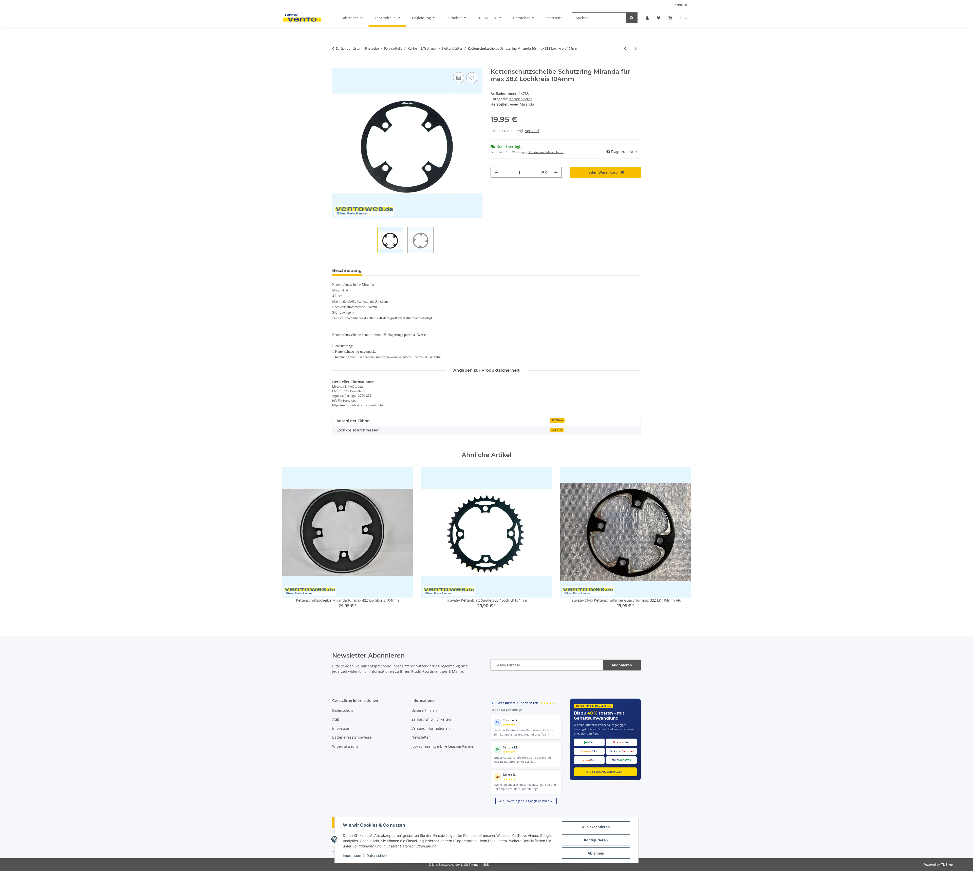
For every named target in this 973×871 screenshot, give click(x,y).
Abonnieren (622, 665)
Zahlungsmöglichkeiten (431, 719)
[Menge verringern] (496, 172)
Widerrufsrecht (345, 746)
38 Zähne (557, 420)
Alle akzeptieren (596, 827)
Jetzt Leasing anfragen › (605, 772)
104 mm (556, 429)
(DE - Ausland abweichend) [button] (545, 152)
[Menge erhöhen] (556, 172)
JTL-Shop (947, 864)
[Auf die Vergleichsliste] (458, 77)
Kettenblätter (520, 98)
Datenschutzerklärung (421, 666)
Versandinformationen (430, 728)
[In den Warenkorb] (336, 65)
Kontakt (681, 4)
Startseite (554, 17)
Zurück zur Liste (348, 48)
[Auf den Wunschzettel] (471, 77)
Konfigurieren (596, 840)
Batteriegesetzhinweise (352, 737)
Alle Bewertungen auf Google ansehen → (526, 801)
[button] (647, 18)
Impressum (352, 855)
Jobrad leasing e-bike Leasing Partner (443, 746)
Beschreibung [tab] (347, 270)
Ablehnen (596, 853)
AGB (335, 719)
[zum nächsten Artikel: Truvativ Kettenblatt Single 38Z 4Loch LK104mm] (635, 48)
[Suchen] (632, 17)
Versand (532, 130)
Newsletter (420, 737)
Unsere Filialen (424, 710)
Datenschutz (376, 855)
